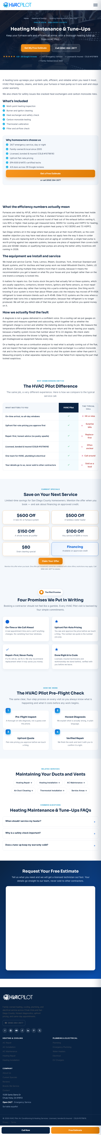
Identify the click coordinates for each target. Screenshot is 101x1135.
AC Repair (7, 1043)
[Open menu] (95, 5)
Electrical (57, 1056)
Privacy (5, 1122)
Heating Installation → (49, 782)
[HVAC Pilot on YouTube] (16, 1030)
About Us (7, 1073)
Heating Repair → (24, 782)
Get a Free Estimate (50, 173)
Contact (6, 1090)
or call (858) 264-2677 (50, 180)
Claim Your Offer (50, 561)
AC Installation (9, 1047)
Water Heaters (59, 1051)
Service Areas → (79, 790)
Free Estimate (75, 1130)
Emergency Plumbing (62, 1047)
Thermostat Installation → (52, 790)
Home (26, 18)
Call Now (26, 1130)
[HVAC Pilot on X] (39, 1030)
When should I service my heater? (23, 821)
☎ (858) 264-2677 (14, 1023)
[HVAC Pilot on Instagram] (10, 1030)
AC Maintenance (10, 1051)
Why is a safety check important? (23, 833)
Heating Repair (9, 1056)
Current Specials (10, 1077)
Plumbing (57, 1043)
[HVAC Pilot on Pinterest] (34, 1030)
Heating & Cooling (39, 18)
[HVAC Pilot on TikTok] (22, 1030)
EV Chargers (58, 1060)
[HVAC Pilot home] (17, 5)
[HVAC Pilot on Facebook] (5, 1030)
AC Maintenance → (76, 782)
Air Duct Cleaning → (23, 790)
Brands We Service (11, 1086)
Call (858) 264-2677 (66, 48)
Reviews (6, 1082)
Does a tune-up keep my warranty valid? (26, 844)
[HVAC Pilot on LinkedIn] (28, 1030)
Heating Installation (11, 1060)
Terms (13, 1122)
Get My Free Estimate (35, 48)
